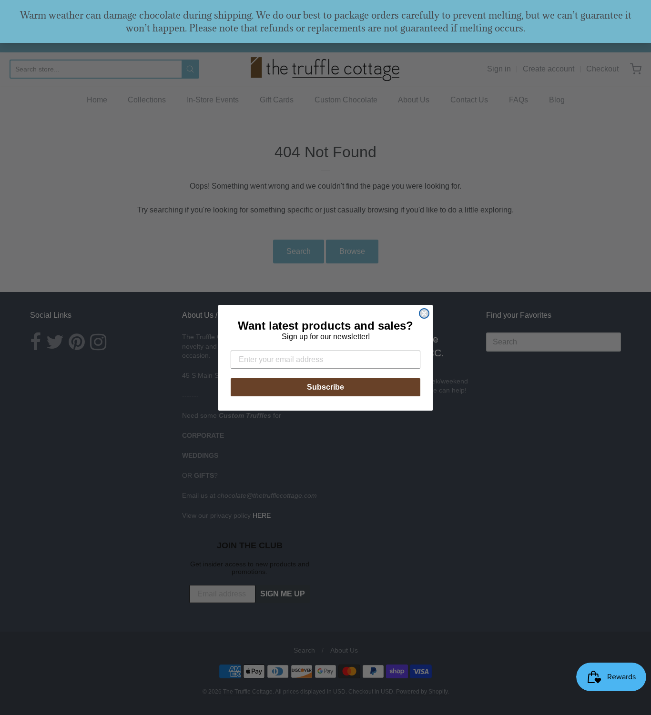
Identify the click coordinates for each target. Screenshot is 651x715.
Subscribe (325, 387)
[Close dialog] (424, 313)
